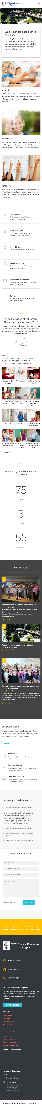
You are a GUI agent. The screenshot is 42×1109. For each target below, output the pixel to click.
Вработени (6, 1019)
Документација (8, 1025)
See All (7, 743)
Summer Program (16, 231)
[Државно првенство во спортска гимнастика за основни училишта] (21, 670)
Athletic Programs (17, 263)
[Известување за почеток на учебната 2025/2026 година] (21, 633)
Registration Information (19, 280)
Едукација (6, 1028)
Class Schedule (15, 214)
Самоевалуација (8, 1031)
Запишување (7, 1016)
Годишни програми (9, 1036)
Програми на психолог (11, 1039)
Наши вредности (9, 1022)
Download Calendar (15, 765)
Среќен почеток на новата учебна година (19, 605)
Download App (13, 754)
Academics (7, 138)
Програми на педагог (10, 1042)
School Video (8, 186)
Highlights (13, 296)
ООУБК (12, 607)
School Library (15, 247)
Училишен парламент (10, 1045)
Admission (6, 90)
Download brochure (16, 776)
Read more (9, 53)
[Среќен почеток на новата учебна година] (21, 589)
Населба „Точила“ (14, 960)
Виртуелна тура (13, 978)
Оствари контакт (14, 969)
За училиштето (12, 1005)
